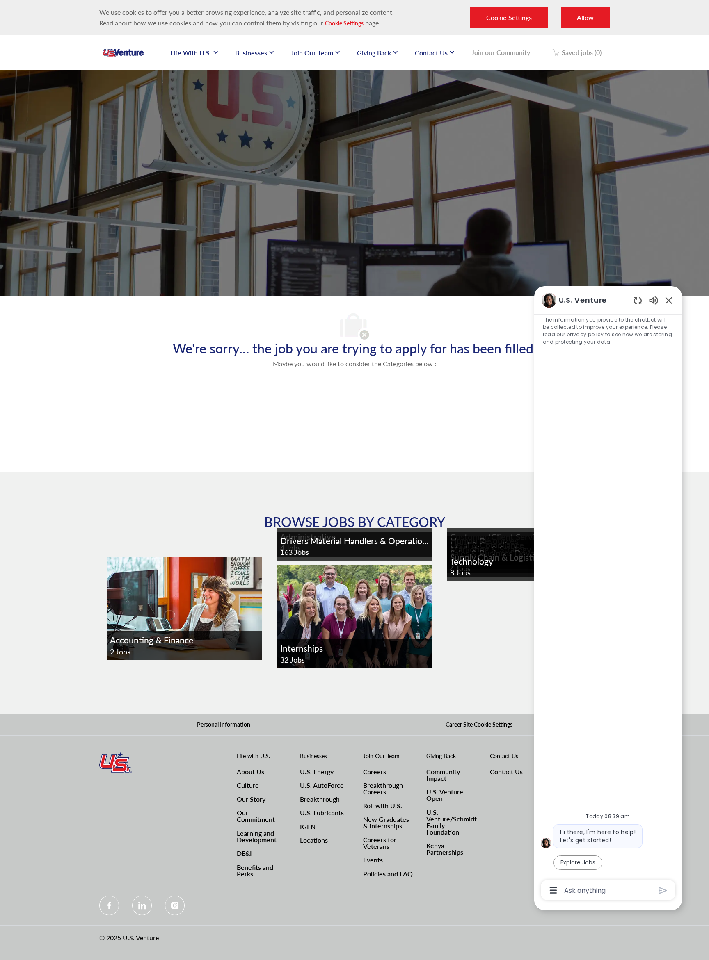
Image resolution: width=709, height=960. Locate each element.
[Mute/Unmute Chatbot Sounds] (653, 300)
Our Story (251, 799)
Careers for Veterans (379, 843)
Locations (314, 840)
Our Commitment (256, 816)
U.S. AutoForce (322, 785)
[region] (608, 595)
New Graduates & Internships (386, 822)
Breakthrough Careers (383, 788)
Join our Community (500, 52)
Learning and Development (257, 836)
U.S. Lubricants (322, 812)
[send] (663, 890)
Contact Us (506, 771)
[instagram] (175, 905)
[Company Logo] (123, 52)
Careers (374, 771)
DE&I (244, 853)
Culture (248, 785)
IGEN (308, 826)
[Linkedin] (142, 905)
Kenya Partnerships (444, 848)
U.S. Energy (317, 771)
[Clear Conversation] (638, 300)
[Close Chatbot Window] (668, 300)
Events (373, 860)
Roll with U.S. (382, 806)
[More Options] (553, 890)
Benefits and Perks (255, 870)
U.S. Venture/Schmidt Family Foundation (451, 822)
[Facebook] (109, 905)
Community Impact (443, 775)
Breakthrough (320, 799)
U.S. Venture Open (444, 795)
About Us (250, 771)
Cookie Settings (344, 23)
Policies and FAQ (388, 874)
